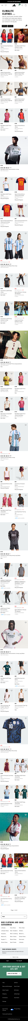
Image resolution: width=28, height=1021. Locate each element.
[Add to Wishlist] (11, 31)
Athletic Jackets (21, 931)
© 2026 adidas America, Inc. (14, 1019)
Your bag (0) (19, 960)
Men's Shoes (13, 936)
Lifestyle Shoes (5, 930)
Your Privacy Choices (5, 1009)
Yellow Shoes (22, 936)
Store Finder (17, 986)
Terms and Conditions (7, 1014)
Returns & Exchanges (7, 986)
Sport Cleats (13, 942)
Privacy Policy (17, 1008)
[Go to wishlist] (5, 5)
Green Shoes (4, 942)
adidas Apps (17, 993)
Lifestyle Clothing (3, 928)
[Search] (22, 5)
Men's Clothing (14, 933)
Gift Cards (16, 990)
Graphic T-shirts (3, 939)
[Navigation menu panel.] (2, 5)
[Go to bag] (25, 5)
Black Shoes (13, 939)
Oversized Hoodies (21, 939)
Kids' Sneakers (14, 930)
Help (3, 982)
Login (7, 960)
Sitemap (4, 1001)
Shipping (4, 993)
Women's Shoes (21, 934)
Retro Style (22, 928)
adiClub (16, 982)
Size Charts (16, 997)
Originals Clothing (3, 934)
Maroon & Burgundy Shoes (3, 936)
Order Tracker (5, 990)
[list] (11, 26)
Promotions (5, 997)
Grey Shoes (13, 928)
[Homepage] (14, 6)
